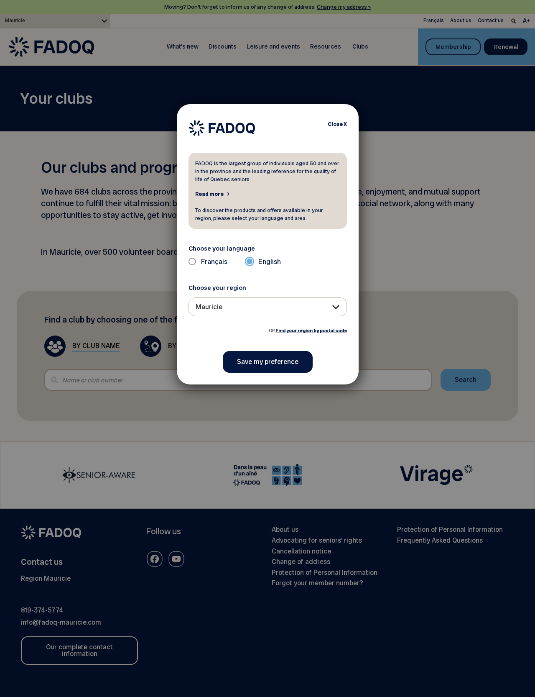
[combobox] (268, 306)
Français (214, 261)
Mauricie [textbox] (209, 306)
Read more (209, 193)
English (269, 261)
